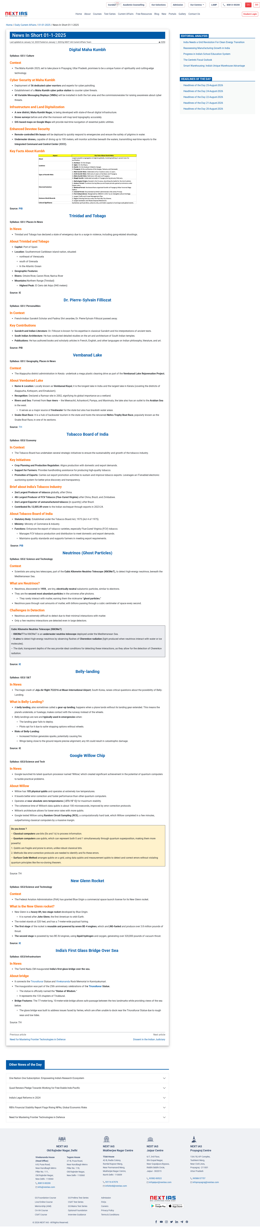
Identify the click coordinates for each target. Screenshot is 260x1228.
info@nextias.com (46, 1187)
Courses (97, 13)
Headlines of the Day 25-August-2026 (203, 85)
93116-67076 (111, 1182)
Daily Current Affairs (25, 24)
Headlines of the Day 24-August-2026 (203, 91)
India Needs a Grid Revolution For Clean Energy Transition (214, 42)
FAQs (103, 1202)
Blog (156, 13)
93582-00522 (155, 1178)
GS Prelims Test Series (78, 1198)
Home (79, 13)
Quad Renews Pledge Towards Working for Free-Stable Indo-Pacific (44, 1087)
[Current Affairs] (16, 14)
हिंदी (256, 5)
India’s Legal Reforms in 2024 (24, 1097)
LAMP (214, 5)
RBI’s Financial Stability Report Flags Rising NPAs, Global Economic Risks (48, 1107)
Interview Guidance (77, 1214)
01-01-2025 (44, 24)
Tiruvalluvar (37, 981)
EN (248, 5)
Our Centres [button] (196, 5)
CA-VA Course (41, 1210)
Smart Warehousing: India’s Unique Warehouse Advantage (214, 65)
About (87, 13)
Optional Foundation (77, 1210)
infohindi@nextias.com (116, 1186)
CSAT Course (41, 1214)
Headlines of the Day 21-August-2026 (203, 102)
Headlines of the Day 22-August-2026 (203, 97)
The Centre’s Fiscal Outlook (198, 59)
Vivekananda (63, 981)
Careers (104, 1206)
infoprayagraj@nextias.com (206, 1182)
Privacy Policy (107, 1210)
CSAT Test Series (75, 1202)
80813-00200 (44, 1183)
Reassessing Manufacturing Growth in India (206, 48)
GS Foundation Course (45, 1198)
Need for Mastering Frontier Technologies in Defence (37, 1039)
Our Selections (159, 5)
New (164, 13)
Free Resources (144, 13)
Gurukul (112, 5)
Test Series (110, 13)
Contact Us (194, 13)
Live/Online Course (44, 1202)
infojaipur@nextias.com (160, 1182)
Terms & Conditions (110, 1214)
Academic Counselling (133, 5)
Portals (172, 13)
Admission (178, 5)
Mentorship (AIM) (43, 1206)
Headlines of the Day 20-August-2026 (203, 108)
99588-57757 (199, 1178)
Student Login (250, 14)
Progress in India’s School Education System (206, 54)
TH (20, 427)
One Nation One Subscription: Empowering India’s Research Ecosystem (46, 1078)
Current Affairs (125, 13)
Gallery (182, 13)
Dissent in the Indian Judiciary (149, 1039)
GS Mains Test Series (77, 1206)
